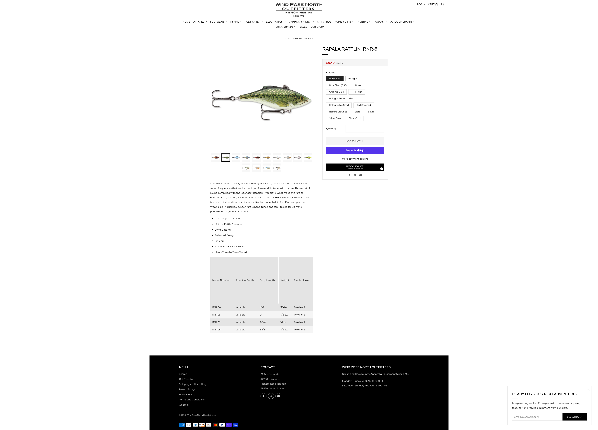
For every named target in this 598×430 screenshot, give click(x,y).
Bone (358, 85)
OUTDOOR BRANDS (401, 21)
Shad (357, 111)
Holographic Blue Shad (341, 98)
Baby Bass (335, 78)
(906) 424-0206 (269, 373)
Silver (371, 111)
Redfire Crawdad (338, 111)
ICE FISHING (253, 21)
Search (183, 373)
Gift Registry (186, 379)
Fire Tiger (356, 92)
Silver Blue (335, 118)
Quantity (331, 128)
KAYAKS (379, 21)
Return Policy (187, 389)
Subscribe (573, 417)
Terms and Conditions (191, 399)
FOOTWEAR (217, 21)
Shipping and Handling (192, 384)
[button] (355, 167)
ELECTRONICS (274, 21)
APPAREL (198, 21)
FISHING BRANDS (283, 26)
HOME (186, 21)
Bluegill (352, 78)
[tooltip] (381, 168)
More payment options (355, 158)
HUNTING (363, 21)
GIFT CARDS (324, 21)
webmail (184, 404)
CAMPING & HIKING (300, 21)
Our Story (318, 26)
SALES (303, 26)
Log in (421, 4)
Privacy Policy (187, 394)
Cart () (433, 4)
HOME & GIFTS (343, 21)
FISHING (235, 21)
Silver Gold (355, 118)
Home (287, 38)
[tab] (215, 157)
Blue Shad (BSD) (338, 85)
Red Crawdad (363, 105)
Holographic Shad (339, 105)
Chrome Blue (336, 92)
